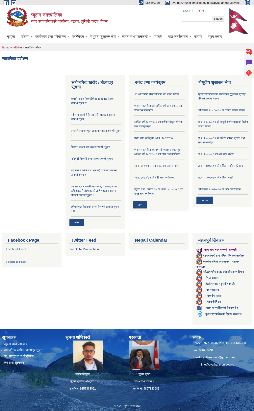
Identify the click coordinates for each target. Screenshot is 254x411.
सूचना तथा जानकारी (135, 37)
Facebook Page (16, 261)
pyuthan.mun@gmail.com (218, 357)
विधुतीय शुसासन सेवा (103, 37)
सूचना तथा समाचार (15, 344)
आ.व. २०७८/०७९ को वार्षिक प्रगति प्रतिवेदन (220, 165)
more (204, 200)
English (187, 10)
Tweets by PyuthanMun (84, 249)
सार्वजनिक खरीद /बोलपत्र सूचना (23, 350)
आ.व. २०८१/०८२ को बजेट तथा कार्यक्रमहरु (156, 165)
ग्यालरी (158, 37)
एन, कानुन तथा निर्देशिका (19, 356)
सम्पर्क (198, 37)
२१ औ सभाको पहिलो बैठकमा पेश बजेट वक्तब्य (156, 94)
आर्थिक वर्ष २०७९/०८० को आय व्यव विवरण (219, 189)
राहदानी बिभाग (214, 301)
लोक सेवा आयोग (214, 295)
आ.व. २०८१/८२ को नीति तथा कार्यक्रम (154, 177)
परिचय (25, 37)
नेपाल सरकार (212, 277)
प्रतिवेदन (78, 37)
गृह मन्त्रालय (212, 289)
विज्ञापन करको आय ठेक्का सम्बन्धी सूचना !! (91, 147)
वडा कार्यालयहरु (178, 37)
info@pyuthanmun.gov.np (217, 364)
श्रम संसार (215, 37)
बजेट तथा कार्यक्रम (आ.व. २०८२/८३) (153, 138)
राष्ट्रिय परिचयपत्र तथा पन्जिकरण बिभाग (223, 271)
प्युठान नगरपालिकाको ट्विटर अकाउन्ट (223, 313)
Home (6, 47)
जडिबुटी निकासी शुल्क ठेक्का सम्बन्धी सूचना (92, 158)
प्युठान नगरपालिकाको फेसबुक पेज (222, 307)
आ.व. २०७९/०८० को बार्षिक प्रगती (215, 177)
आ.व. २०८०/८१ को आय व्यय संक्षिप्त (216, 154)
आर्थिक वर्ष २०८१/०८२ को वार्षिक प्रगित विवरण (221, 110)
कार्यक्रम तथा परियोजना (50, 37)
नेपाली (201, 10)
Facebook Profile (16, 249)
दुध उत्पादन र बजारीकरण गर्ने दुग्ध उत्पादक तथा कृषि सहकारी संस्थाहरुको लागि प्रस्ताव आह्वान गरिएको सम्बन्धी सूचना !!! (94, 191)
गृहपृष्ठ (11, 37)
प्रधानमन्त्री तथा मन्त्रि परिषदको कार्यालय (223, 255)
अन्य (76, 222)
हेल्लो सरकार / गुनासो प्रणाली (220, 283)
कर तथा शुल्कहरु (14, 363)
